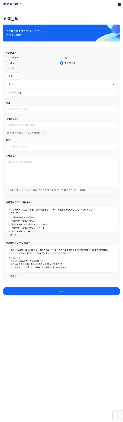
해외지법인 (69, 63)
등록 (61, 291)
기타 (12, 68)
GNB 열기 (119, 4)
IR (65, 58)
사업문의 (14, 58)
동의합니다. (15, 235)
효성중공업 (14, 4)
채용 (12, 63)
